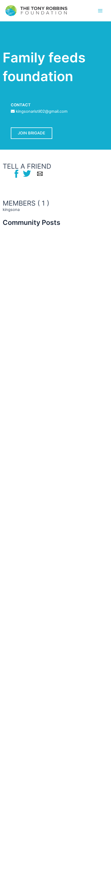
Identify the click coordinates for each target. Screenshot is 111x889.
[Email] (40, 173)
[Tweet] (27, 173)
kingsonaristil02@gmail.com (42, 111)
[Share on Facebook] (16, 173)
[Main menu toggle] (100, 10)
